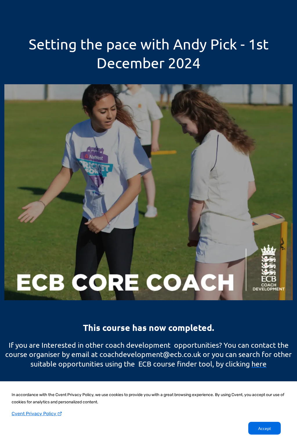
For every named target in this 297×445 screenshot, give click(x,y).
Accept (264, 428)
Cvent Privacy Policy (34, 413)
